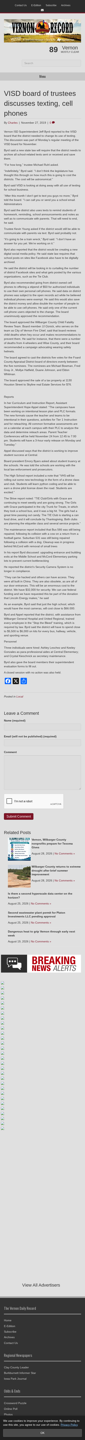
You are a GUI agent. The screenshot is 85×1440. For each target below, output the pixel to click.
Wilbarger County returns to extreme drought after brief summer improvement (56, 870)
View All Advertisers (41, 1285)
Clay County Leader (16, 1367)
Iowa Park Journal (15, 1378)
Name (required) (15, 720)
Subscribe (51, 5)
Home (7, 1320)
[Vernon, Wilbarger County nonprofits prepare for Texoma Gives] (19, 849)
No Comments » (65, 853)
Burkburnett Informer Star (20, 1373)
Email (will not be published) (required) (30, 736)
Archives (65, 5)
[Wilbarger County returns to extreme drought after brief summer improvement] (19, 875)
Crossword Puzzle (15, 1403)
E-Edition (36, 5)
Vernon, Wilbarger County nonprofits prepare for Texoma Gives (52, 843)
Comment (10, 752)
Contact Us (21, 5)
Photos (8, 1414)
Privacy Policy (69, 1424)
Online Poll (10, 1408)
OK (42, 1432)
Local (19, 696)
